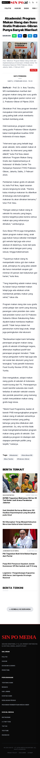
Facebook (5, 735)
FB (20, 36)
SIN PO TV (5, 2)
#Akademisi (13, 455)
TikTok (4, 726)
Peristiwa (5, 670)
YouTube (5, 730)
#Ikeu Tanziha (8, 459)
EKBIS (26, 8)
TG (30, 36)
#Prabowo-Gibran (23, 459)
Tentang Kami (7, 682)
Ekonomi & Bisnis (8, 665)
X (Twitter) (6, 722)
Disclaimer (22, 752)
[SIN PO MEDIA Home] (19, 2)
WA (14, 36)
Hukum (4, 661)
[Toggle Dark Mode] (33, 2)
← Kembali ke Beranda (20, 609)
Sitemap (30, 752)
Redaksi (5, 687)
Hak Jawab (6, 691)
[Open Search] (29, 2)
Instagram (6, 717)
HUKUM (18, 8)
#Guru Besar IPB (27, 455)
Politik (4, 657)
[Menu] (36, 2)
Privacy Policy (12, 752)
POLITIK (8, 8)
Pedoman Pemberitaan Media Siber (15, 705)
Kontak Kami (7, 696)
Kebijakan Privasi (9, 700)
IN (35, 36)
